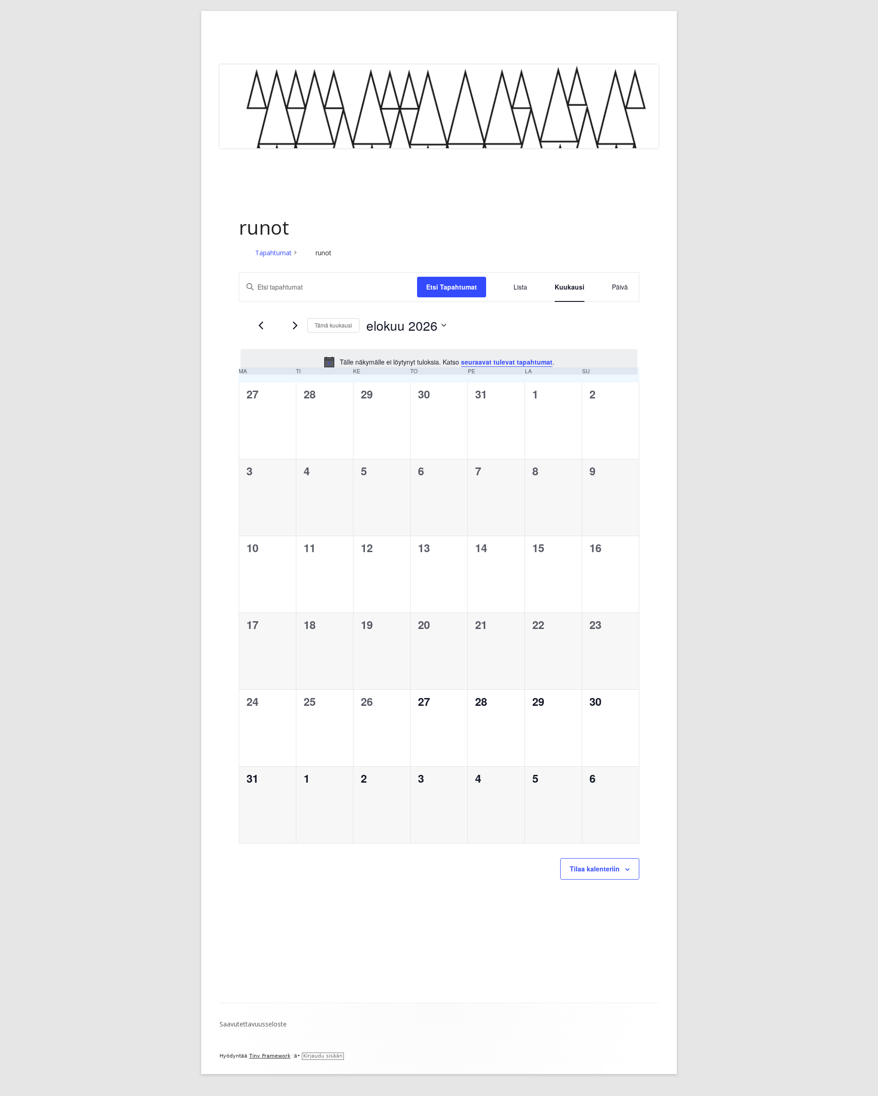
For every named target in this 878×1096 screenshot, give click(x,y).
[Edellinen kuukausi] (260, 325)
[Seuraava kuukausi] (294, 325)
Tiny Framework (269, 1056)
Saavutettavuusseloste (253, 1024)
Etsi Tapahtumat (451, 286)
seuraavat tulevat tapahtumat (506, 361)
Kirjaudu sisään (323, 1056)
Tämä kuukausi (333, 325)
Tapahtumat (273, 252)
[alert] (439, 362)
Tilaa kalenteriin (595, 868)
